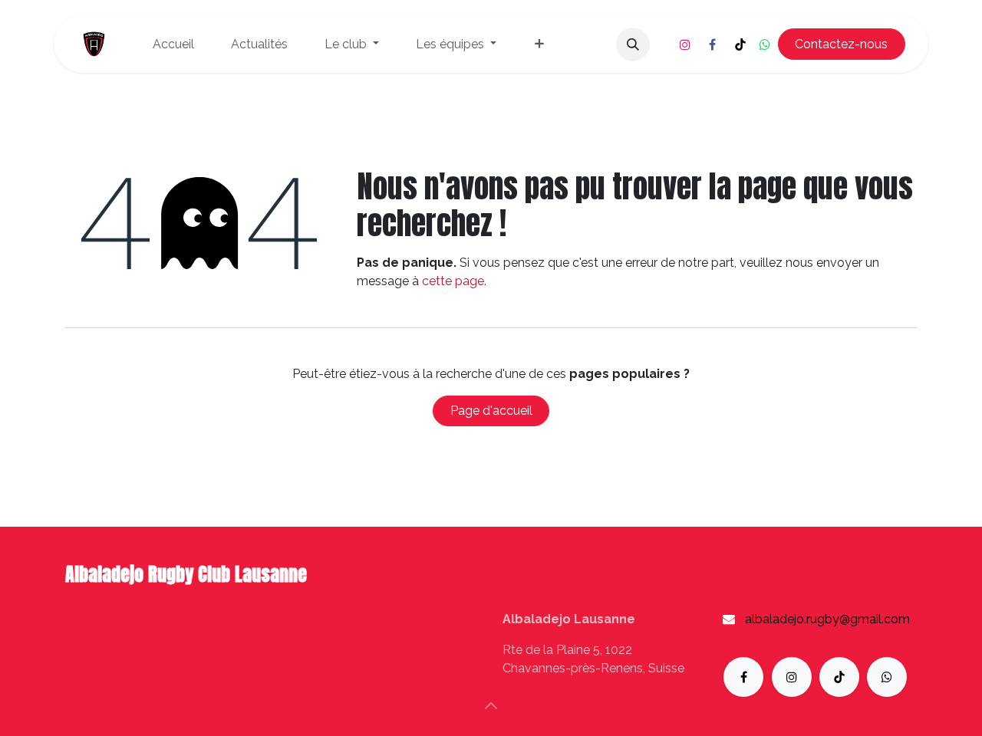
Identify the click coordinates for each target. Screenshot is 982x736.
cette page (453, 281)
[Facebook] (712, 44)
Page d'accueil (491, 410)
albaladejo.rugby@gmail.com (827, 619)
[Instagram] (685, 44)
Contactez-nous (841, 44)
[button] (633, 44)
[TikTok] (740, 44)
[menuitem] (173, 44)
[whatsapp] (765, 44)
